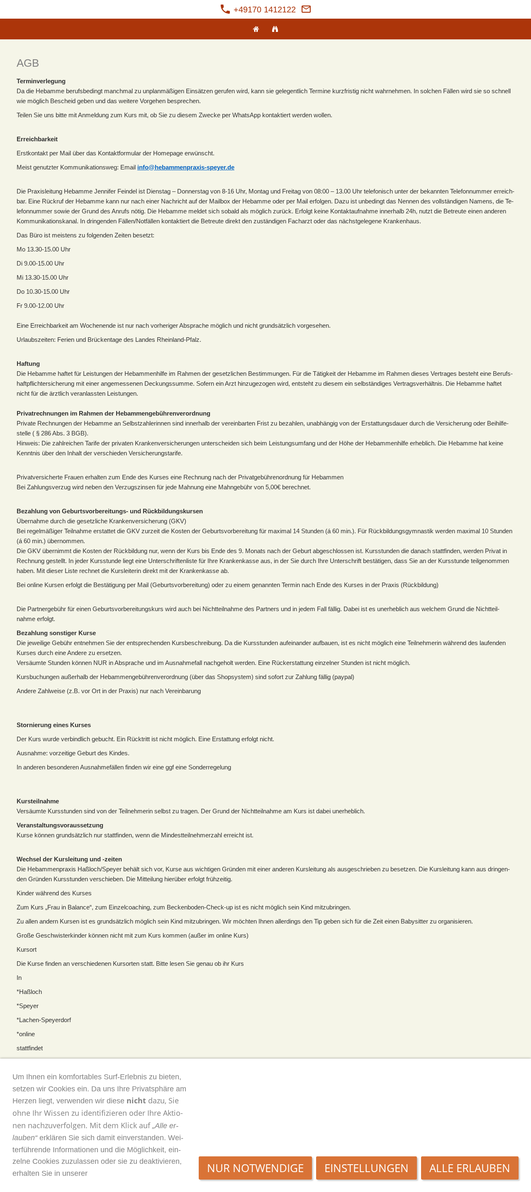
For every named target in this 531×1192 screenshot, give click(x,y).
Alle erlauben (469, 1168)
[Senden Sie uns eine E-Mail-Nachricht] (306, 9)
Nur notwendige (255, 1168)
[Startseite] (256, 29)
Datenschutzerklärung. (130, 1173)
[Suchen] (275, 29)
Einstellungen (366, 1168)
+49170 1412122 (263, 9)
